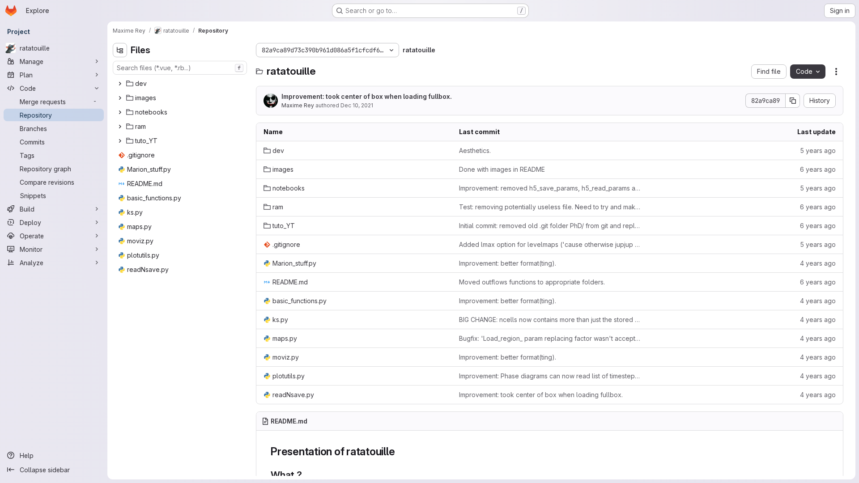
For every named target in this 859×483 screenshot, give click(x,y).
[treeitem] (181, 83)
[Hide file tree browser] (120, 50)
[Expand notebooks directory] (120, 112)
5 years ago (818, 150)
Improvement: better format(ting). (507, 263)
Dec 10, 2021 (356, 105)
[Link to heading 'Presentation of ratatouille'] (401, 451)
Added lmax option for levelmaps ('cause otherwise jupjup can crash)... (549, 244)
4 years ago (818, 263)
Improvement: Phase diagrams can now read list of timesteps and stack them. (549, 376)
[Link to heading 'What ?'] (307, 474)
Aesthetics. (475, 150)
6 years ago (818, 169)
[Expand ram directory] (120, 126)
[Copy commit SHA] (793, 100)
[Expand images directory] (120, 98)
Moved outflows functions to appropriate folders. (532, 282)
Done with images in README (502, 169)
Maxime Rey (297, 105)
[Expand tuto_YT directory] (120, 141)
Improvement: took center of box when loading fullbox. (366, 96)
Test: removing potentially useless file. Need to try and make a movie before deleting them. (549, 207)
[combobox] (180, 68)
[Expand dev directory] (120, 83)
